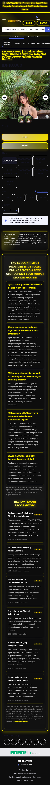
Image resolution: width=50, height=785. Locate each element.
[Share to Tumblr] (43, 742)
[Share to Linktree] (21, 742)
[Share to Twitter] (7, 742)
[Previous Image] (4, 97)
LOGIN (29, 23)
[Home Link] (14, 21)
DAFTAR (25, 146)
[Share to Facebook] (14, 742)
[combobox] (24, 29)
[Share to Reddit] (36, 742)
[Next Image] (45, 97)
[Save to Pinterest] (28, 742)
